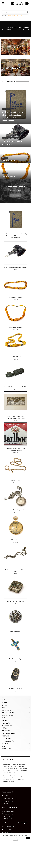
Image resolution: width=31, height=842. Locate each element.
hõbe (17, 15)
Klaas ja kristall (6, 710)
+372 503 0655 (8, 829)
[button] (15, 195)
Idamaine (4, 702)
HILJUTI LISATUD (9, 81)
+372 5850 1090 (9, 798)
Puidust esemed (6, 738)
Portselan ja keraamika (9, 733)
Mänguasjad (6, 723)
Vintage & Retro (6, 749)
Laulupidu (4, 720)
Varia (3, 746)
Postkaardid (5, 736)
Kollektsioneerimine (8, 713)
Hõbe (3, 700)
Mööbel (4, 728)
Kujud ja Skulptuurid (8, 715)
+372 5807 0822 (8, 814)
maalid (13, 15)
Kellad (3, 708)
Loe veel (15, 840)
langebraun (21, 15)
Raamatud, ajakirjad (8, 741)
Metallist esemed (7, 726)
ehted (9, 15)
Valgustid (5, 744)
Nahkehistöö (6, 731)
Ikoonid (4, 705)
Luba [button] (28, 838)
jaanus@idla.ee (8, 832)
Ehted (3, 697)
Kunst (3, 718)
